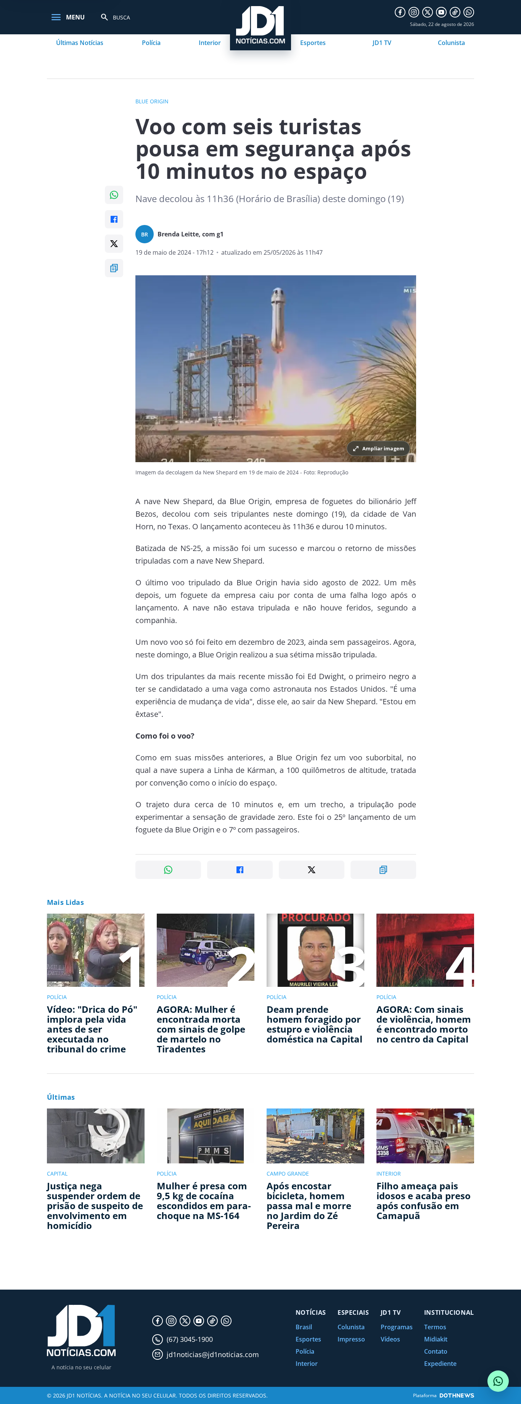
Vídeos (390, 1339)
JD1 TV (382, 43)
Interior (210, 43)
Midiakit (435, 1339)
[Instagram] (413, 12)
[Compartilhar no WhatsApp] (114, 195)
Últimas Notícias (79, 43)
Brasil (304, 1327)
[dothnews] (457, 1395)
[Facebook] (400, 12)
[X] (427, 12)
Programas (397, 1327)
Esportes (313, 43)
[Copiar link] (114, 268)
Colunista (451, 43)
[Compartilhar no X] (114, 244)
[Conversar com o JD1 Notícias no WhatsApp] (498, 1381)
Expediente (440, 1363)
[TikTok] (455, 12)
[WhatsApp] (468, 12)
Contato (435, 1351)
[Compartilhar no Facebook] (114, 219)
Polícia (151, 43)
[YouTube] (441, 12)
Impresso (351, 1339)
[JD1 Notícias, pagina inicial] (81, 1330)
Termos (435, 1327)
